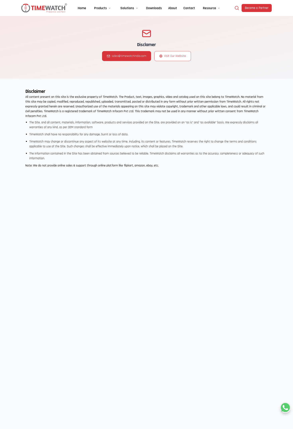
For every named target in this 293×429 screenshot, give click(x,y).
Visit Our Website (175, 56)
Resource (209, 8)
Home (82, 8)
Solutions (127, 8)
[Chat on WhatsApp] (285, 407)
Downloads (154, 8)
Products (100, 8)
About (172, 8)
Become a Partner (256, 8)
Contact (189, 8)
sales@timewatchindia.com (129, 56)
